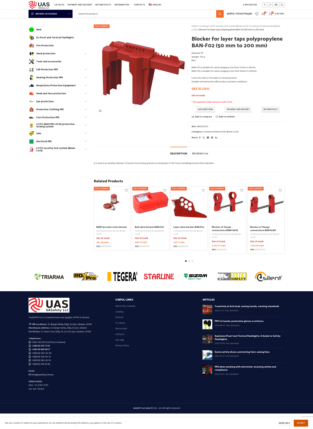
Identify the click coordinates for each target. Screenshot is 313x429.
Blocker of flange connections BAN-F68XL (225, 228)
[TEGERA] (122, 276)
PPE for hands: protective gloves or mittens (239, 321)
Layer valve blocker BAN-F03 (188, 227)
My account (121, 328)
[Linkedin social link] (282, 4)
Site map (119, 340)
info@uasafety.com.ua (42, 375)
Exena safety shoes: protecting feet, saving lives (242, 352)
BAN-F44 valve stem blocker (111, 227)
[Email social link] (208, 137)
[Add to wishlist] (126, 190)
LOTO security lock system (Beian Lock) (229, 26)
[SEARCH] (220, 14)
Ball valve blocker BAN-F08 (149, 227)
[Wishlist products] (256, 14)
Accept (301, 423)
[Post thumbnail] (207, 309)
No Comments (231, 310)
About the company (125, 306)
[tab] (178, 152)
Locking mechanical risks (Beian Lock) (220, 132)
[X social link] (203, 137)
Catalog (204, 26)
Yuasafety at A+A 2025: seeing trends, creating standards (247, 306)
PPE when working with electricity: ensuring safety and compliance (245, 368)
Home (195, 26)
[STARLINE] (159, 276)
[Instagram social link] (270, 4)
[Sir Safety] (232, 276)
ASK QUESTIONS (205, 109)
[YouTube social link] (276, 4)
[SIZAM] (195, 276)
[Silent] (268, 276)
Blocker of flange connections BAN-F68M (263, 228)
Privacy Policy (122, 345)
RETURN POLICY (270, 109)
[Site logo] (40, 5)
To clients (120, 323)
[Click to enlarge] (100, 111)
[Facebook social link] (264, 4)
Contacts (119, 334)
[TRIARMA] (49, 276)
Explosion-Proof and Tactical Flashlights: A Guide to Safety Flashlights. (247, 337)
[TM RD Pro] (85, 276)
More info (285, 423)
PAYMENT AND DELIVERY (238, 109)
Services (119, 317)
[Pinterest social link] (212, 137)
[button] (186, 261)
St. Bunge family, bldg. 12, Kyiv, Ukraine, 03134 (70, 324)
